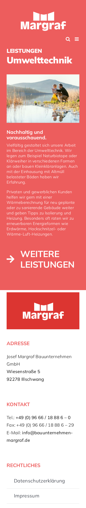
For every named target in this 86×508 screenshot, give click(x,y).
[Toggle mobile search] (68, 36)
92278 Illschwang (25, 376)
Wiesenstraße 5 (23, 369)
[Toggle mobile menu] (77, 36)
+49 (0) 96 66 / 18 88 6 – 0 (43, 415)
